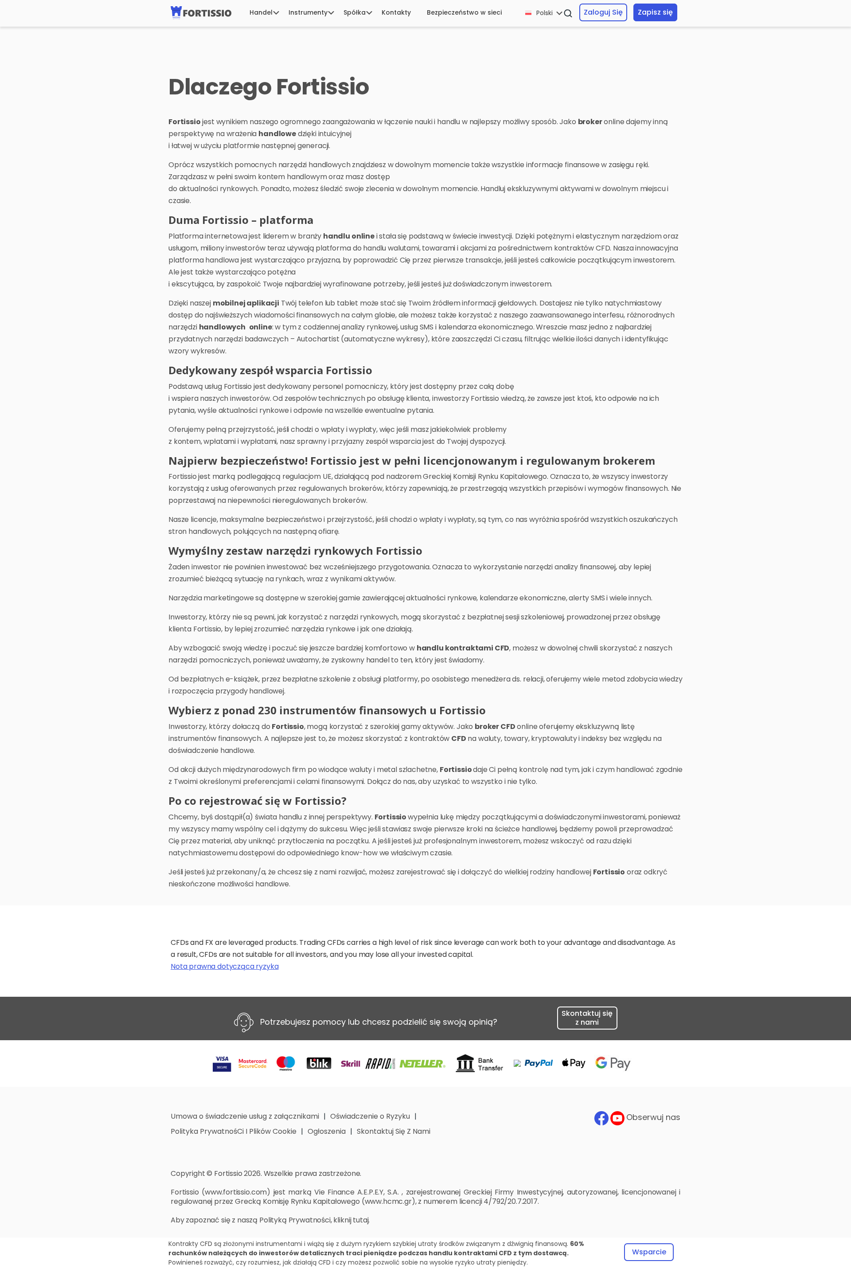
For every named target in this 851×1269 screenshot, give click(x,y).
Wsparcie (649, 1252)
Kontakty (396, 12)
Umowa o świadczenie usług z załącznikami (245, 1116)
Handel (261, 12)
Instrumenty (308, 12)
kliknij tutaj (350, 1220)
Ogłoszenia (327, 1131)
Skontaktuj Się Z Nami (393, 1131)
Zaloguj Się (603, 12)
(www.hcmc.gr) (388, 1201)
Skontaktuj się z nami (587, 1017)
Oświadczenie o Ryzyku (370, 1116)
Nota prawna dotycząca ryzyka (225, 966)
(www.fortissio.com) (236, 1192)
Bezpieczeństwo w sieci (464, 12)
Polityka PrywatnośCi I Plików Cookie (234, 1131)
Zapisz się (655, 12)
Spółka (355, 12)
